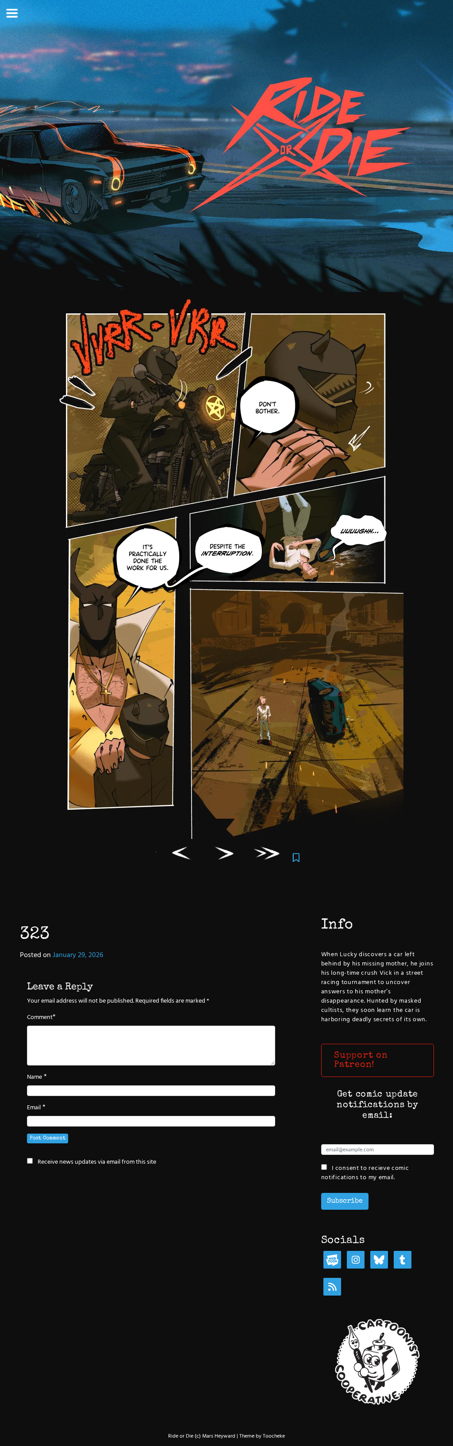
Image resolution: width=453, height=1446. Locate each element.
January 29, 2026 (78, 955)
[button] (377, 1060)
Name (34, 1077)
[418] (267, 855)
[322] (182, 855)
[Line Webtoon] (332, 1261)
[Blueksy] (379, 1261)
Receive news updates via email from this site (96, 1162)
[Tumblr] (402, 1261)
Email (34, 1108)
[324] (224, 855)
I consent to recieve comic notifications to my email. (365, 1172)
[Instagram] (356, 1261)
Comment (40, 1017)
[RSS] (332, 1288)
